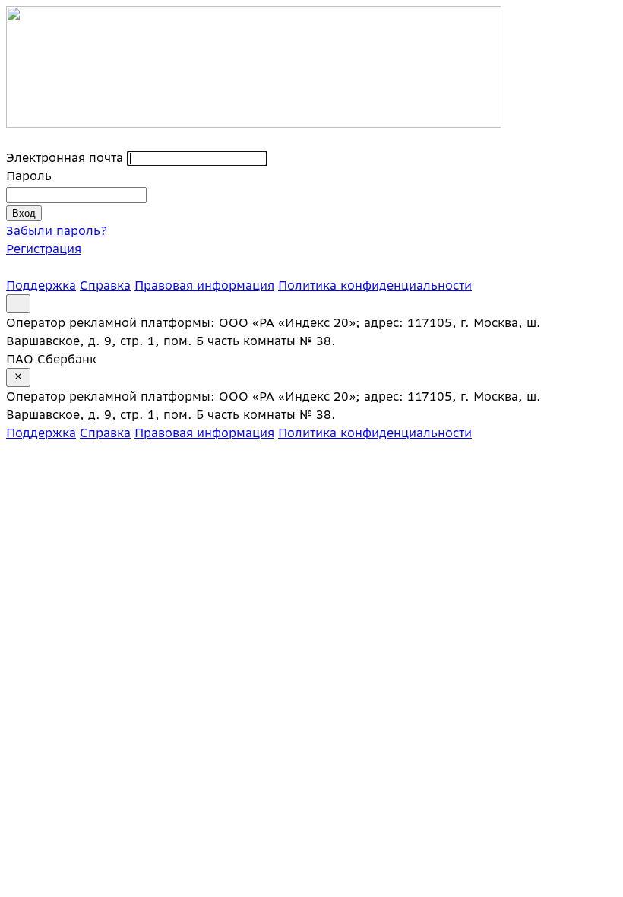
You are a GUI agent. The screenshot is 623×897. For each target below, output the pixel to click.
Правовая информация (204, 285)
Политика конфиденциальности (375, 285)
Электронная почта (64, 157)
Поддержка (41, 285)
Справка (105, 285)
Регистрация (43, 248)
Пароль (29, 175)
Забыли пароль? (57, 230)
